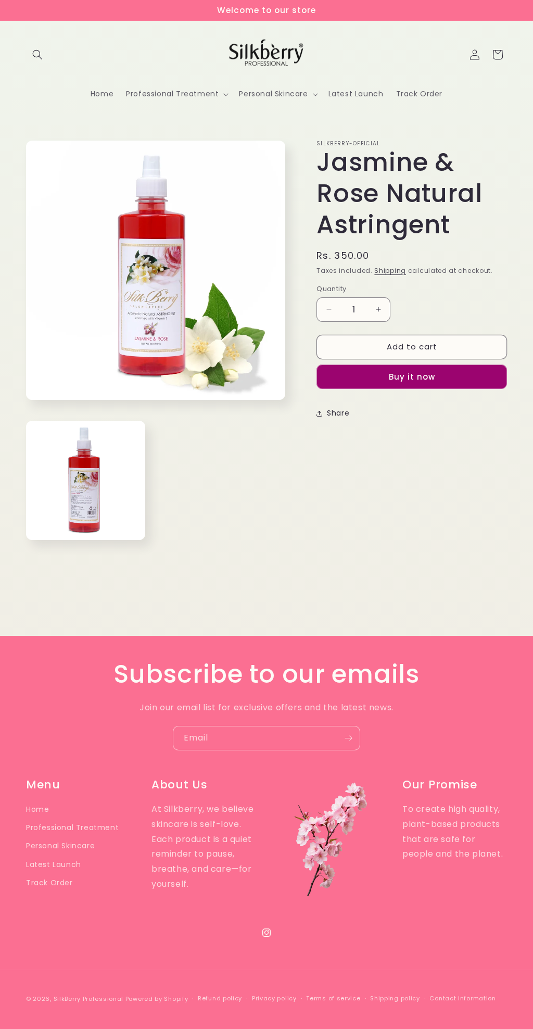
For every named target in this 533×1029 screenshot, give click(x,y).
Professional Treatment (72, 827)
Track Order (49, 882)
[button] (37, 54)
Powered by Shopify (156, 999)
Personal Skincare (60, 845)
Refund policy (220, 998)
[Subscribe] (348, 738)
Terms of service (333, 998)
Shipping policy (395, 998)
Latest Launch (53, 864)
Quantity (331, 289)
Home (37, 809)
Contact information (462, 998)
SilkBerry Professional (88, 999)
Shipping (390, 270)
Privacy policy (274, 998)
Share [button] (338, 413)
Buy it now (412, 376)
